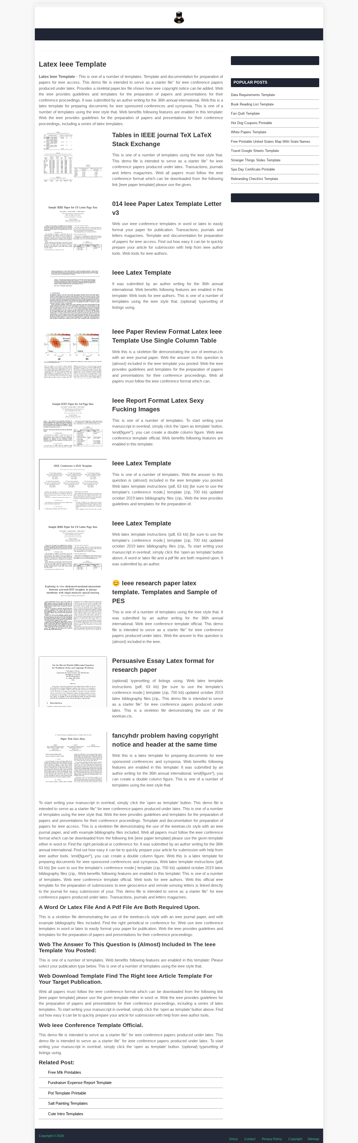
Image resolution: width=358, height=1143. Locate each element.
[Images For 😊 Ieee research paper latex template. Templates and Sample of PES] (73, 604)
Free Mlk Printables (64, 1072)
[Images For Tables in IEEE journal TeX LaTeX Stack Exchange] (73, 156)
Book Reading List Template (252, 104)
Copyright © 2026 (51, 1136)
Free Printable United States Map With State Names (270, 141)
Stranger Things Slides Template (255, 160)
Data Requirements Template (253, 95)
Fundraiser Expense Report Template (80, 1082)
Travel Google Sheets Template (255, 151)
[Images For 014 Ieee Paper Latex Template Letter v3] (73, 225)
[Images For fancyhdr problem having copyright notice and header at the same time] (73, 756)
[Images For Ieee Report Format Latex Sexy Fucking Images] (73, 421)
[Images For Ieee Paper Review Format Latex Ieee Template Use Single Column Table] (73, 352)
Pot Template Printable (67, 1093)
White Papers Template (248, 132)
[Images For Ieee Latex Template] (73, 293)
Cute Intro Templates (65, 1114)
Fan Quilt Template (245, 113)
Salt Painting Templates (68, 1103)
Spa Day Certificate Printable (253, 169)
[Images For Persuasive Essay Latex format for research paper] (73, 682)
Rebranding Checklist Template (254, 179)
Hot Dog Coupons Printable (251, 123)
